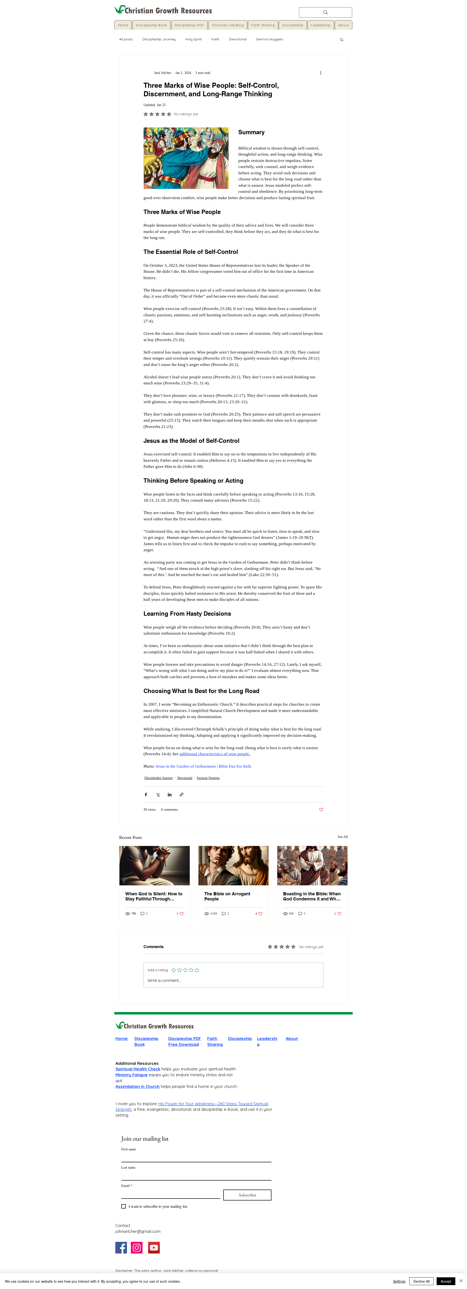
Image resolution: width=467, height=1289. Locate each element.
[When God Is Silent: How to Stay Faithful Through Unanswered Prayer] (154, 865)
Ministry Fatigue (132, 1074)
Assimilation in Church (138, 1086)
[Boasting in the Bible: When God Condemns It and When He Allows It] (312, 865)
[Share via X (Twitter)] (157, 794)
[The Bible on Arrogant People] (233, 865)
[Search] (325, 12)
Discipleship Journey (159, 39)
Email (126, 1185)
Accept (446, 1281)
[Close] (461, 1281)
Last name (128, 1167)
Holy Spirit (193, 39)
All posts (126, 39)
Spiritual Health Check (138, 1068)
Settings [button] (399, 1281)
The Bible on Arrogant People (227, 896)
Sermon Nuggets (269, 39)
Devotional (237, 39)
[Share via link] (181, 794)
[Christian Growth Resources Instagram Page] (137, 1247)
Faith (215, 39)
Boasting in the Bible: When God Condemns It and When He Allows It (312, 896)
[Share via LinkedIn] (169, 794)
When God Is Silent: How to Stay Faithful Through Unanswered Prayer (153, 896)
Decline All (421, 1281)
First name (128, 1149)
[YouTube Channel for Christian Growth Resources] (154, 1247)
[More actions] (320, 73)
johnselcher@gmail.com (138, 1231)
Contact (122, 1225)
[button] (341, 39)
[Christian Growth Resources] (121, 1247)
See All (343, 837)
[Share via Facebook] (146, 794)
